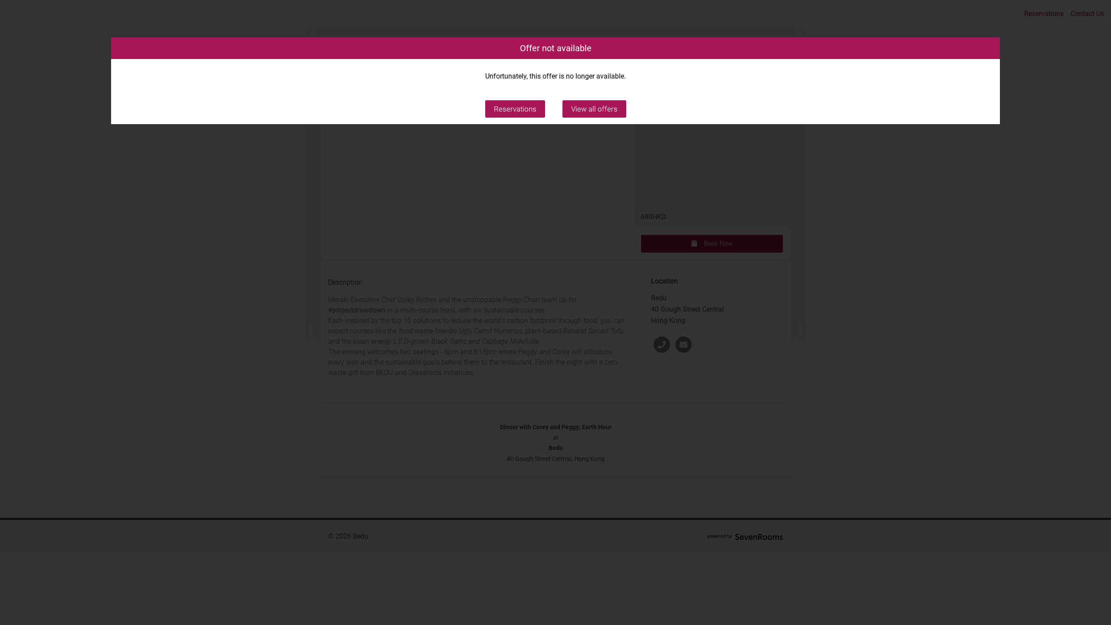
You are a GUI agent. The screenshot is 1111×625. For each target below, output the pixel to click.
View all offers (594, 109)
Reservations (515, 109)
